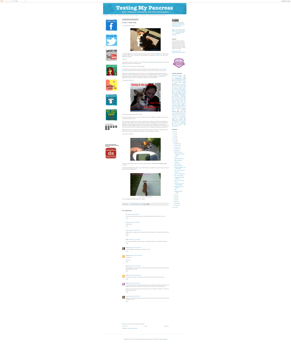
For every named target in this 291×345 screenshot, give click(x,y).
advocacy (178, 78)
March (175, 201)
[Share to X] (146, 204)
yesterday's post (158, 55)
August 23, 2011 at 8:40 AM (133, 214)
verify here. (174, 34)
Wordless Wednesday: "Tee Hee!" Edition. (180, 168)
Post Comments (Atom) (132, 328)
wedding (184, 120)
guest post (174, 108)
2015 (174, 135)
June (175, 196)
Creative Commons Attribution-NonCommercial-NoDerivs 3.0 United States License (178, 25)
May (175, 198)
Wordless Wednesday (180, 122)
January (176, 205)
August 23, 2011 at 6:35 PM (135, 247)
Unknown (128, 255)
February (176, 203)
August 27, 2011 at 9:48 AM (134, 283)
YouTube (174, 126)
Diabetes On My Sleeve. (179, 180)
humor (173, 109)
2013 (174, 138)
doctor (173, 98)
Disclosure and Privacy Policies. (128, 15)
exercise (139, 204)
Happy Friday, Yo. (177, 163)
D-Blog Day (176, 87)
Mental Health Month (182, 114)
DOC (181, 97)
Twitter (179, 120)
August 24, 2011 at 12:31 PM (135, 275)
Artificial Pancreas (180, 79)
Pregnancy (183, 116)
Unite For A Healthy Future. (179, 173)
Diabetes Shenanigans (180, 95)
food (178, 102)
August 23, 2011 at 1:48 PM (134, 239)
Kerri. (127, 230)
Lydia (127, 283)
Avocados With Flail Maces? (178, 192)
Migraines (175, 115)
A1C (185, 76)
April (175, 199)
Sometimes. (176, 162)
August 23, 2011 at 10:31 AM (134, 230)
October (176, 147)
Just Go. (176, 156)
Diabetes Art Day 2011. (179, 158)
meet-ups (174, 114)
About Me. (113, 15)
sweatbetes (129, 73)
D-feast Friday (183, 87)
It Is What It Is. (177, 172)
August (176, 150)
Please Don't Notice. (178, 165)
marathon (182, 112)
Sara (127, 222)
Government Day (180, 106)
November (176, 145)
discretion (176, 97)
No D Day (181, 115)
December (176, 143)
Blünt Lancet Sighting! (178, 175)
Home (106, 15)
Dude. (175, 189)
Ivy (126, 214)
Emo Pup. (176, 182)
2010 (174, 207)
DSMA (178, 98)
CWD (184, 85)
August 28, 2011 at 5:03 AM (133, 296)
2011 (174, 142)
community (183, 84)
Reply (127, 218)
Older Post (166, 326)
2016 (174, 133)
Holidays (182, 108)
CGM (184, 82)
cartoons (176, 82)
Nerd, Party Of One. (178, 152)
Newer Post (125, 326)
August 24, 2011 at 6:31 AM (135, 266)
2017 (174, 131)
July (175, 194)
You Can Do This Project (179, 124)
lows (177, 112)
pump (176, 118)
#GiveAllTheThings (176, 75)
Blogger (165, 339)
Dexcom (177, 88)
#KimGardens (174, 76)
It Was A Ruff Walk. (178, 160)
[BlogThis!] (144, 204)
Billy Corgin (153, 62)
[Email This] (143, 204)
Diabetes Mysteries (182, 93)
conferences (177, 85)
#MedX (180, 76)
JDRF (181, 111)
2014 (174, 136)
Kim (127, 204)
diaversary (177, 96)
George (127, 247)
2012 (174, 140)
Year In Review (177, 123)
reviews (181, 118)
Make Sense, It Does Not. (179, 170)
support (173, 119)
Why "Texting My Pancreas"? (157, 15)
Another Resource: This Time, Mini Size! (179, 184)
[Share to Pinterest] (149, 204)
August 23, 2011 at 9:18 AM (134, 222)
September (176, 148)
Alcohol (173, 79)
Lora (127, 296)
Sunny (127, 275)
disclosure (183, 96)
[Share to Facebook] (147, 204)
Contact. (143, 15)
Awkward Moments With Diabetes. (179, 178)
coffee (177, 84)
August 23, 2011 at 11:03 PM (136, 255)
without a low (161, 74)
